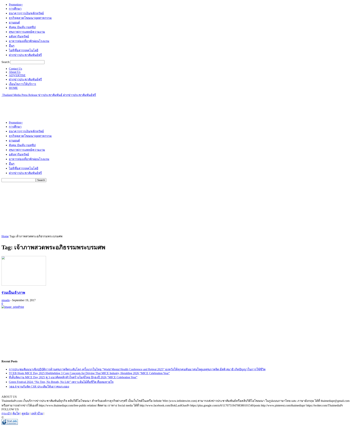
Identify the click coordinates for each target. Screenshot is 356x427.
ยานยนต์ (14, 22)
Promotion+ (16, 4)
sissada (5, 300)
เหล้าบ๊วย (37, 413)
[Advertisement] (68, 105)
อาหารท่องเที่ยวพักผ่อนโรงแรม (29, 41)
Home (5, 236)
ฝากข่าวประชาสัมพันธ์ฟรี (25, 55)
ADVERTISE (17, 75)
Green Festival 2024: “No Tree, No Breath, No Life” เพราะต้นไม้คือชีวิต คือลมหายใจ (61, 381)
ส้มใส (16, 413)
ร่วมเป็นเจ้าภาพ (13, 293)
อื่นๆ (11, 45)
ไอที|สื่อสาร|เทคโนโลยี (23, 50)
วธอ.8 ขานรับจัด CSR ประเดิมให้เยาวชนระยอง (39, 386)
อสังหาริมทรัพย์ (19, 36)
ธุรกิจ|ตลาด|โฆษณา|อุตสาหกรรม (30, 17)
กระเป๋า (6, 413)
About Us (14, 72)
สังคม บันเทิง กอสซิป (22, 27)
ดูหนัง (25, 413)
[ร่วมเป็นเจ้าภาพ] (23, 284)
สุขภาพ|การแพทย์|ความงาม (27, 31)
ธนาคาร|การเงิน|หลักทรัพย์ (26, 13)
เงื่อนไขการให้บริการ (22, 84)
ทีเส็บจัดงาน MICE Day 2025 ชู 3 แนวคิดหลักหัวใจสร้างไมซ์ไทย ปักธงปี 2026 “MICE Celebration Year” (73, 377)
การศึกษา (15, 8)
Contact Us (15, 68)
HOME (13, 87)
